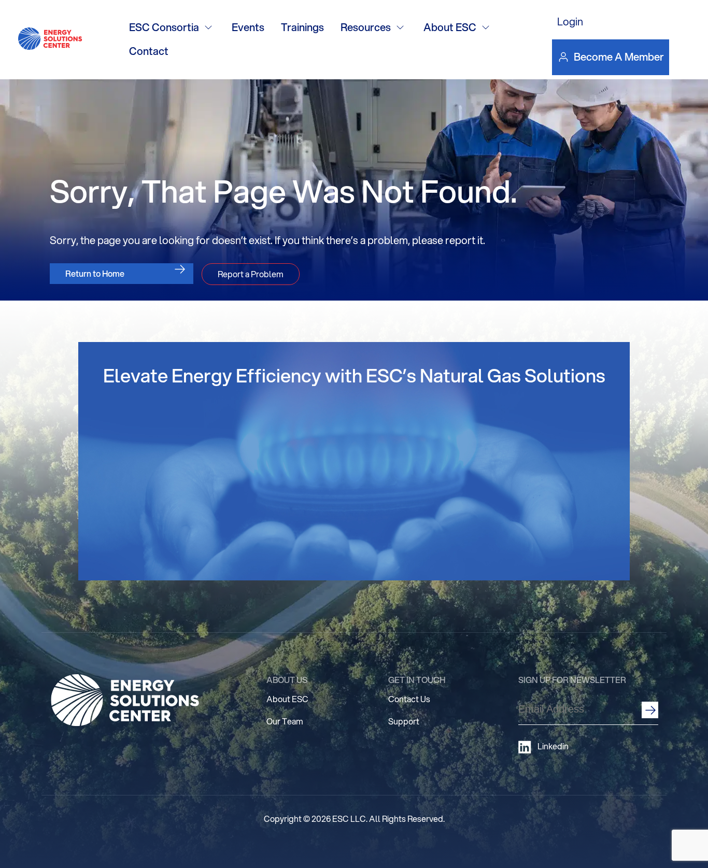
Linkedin (553, 746)
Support (403, 721)
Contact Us (409, 699)
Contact (148, 51)
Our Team (284, 721)
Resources (366, 27)
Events (248, 27)
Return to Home (94, 273)
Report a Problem (251, 274)
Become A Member (619, 57)
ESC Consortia (164, 27)
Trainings (302, 27)
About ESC (449, 27)
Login (570, 21)
